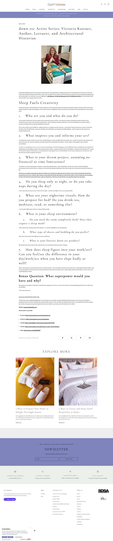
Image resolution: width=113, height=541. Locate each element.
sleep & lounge (62, 9)
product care (56, 496)
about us (85, 9)
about (78, 493)
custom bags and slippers (83, 519)
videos (78, 506)
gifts (79, 9)
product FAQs (56, 499)
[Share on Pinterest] (80, 338)
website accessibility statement (61, 504)
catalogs (79, 521)
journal (78, 496)
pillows (34, 9)
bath (42, 496)
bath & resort (51, 9)
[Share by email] (89, 338)
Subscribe (69, 459)
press (78, 499)
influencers (80, 524)
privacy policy (56, 509)
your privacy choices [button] (58, 514)
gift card (79, 504)
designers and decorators (83, 514)
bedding (27, 9)
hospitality (79, 516)
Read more (18, 422)
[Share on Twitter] (71, 338)
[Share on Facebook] (62, 338)
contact (55, 506)
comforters (42, 9)
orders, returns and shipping (60, 493)
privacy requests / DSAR (59, 511)
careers (79, 511)
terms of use (56, 501)
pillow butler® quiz (81, 501)
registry (79, 509)
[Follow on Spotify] (34, 530)
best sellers (72, 9)
